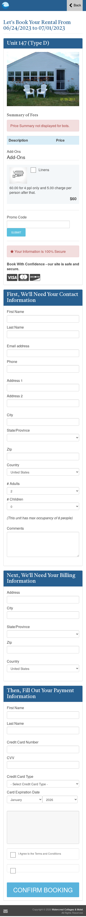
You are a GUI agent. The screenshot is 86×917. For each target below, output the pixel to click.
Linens (44, 169)
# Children (15, 499)
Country (13, 464)
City (10, 414)
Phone (12, 361)
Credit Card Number (22, 742)
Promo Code (17, 217)
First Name (15, 311)
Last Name (15, 327)
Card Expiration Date (23, 792)
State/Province (18, 430)
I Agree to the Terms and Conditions (39, 853)
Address (13, 592)
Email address (18, 346)
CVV (10, 757)
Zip (9, 449)
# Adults (13, 483)
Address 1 (15, 380)
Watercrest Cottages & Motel (67, 909)
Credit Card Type (20, 776)
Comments (15, 528)
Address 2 (15, 396)
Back (77, 5)
